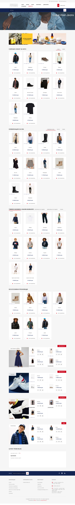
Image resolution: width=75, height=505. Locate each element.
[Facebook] (59, 481)
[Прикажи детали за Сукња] (30, 170)
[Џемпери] (19, 416)
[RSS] (65, 481)
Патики (44, 74)
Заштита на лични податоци (14, 497)
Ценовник (13, 463)
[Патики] (19, 390)
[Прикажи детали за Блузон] (30, 250)
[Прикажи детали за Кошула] (30, 145)
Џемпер (38, 408)
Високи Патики (30, 99)
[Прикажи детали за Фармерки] (30, 65)
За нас (10, 489)
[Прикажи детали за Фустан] (15, 170)
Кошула (30, 154)
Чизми (45, 154)
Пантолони (59, 99)
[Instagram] (62, 481)
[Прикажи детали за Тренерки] (44, 90)
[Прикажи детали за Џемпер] (32, 409)
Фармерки (30, 74)
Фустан (15, 179)
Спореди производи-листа (43, 497)
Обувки (12, 442)
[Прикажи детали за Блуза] (15, 225)
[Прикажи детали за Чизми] (44, 145)
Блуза (15, 234)
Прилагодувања (63, 1)
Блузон (30, 260)
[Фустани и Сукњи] (19, 364)
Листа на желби (41, 495)
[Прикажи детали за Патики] (44, 65)
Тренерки (45, 99)
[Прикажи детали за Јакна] (15, 65)
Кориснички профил (54, 1)
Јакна (16, 74)
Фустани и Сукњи (15, 356)
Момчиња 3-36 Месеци (14, 436)
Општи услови (11, 491)
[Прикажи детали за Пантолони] (59, 90)
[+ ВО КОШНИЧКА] (43, 362)
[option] (37, 26)
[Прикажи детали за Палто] (59, 145)
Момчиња (13, 433)
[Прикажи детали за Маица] (59, 65)
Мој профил (40, 489)
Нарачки (39, 491)
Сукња (30, 179)
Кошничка (39, 493)
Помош (10, 498)
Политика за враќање (13, 493)
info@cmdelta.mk (26, 489)
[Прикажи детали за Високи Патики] (30, 90)
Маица (59, 74)
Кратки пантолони (15, 285)
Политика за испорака (13, 495)
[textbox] (36, 10)
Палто (59, 154)
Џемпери (13, 407)
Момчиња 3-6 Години (15, 438)
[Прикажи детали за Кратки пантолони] (15, 276)
